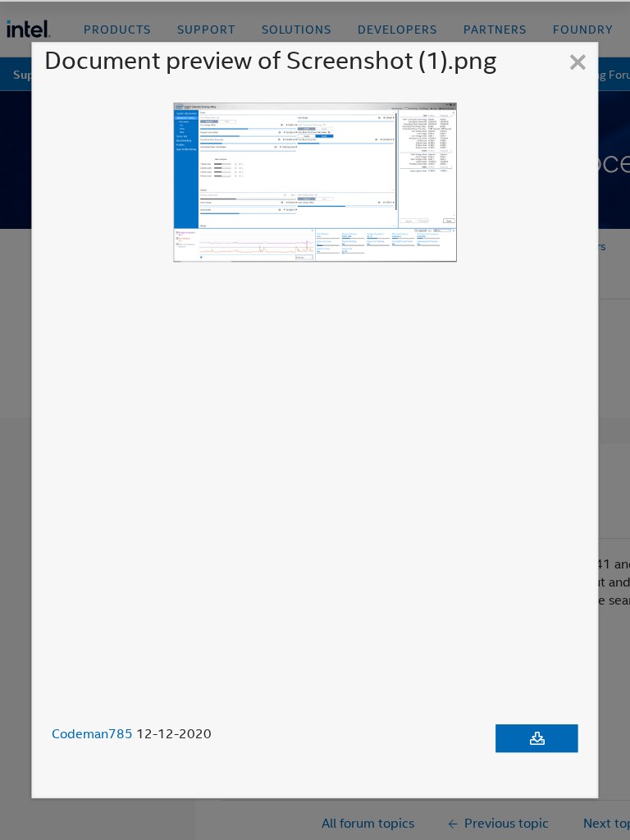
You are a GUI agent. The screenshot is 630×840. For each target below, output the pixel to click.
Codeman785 (92, 733)
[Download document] (537, 738)
